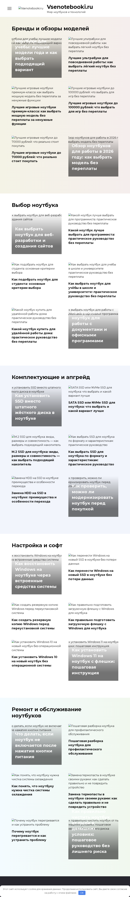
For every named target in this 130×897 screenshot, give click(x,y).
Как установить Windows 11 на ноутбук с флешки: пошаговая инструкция (93, 661)
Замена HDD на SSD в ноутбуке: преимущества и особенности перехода (34, 497)
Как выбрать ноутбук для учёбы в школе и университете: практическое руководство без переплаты (92, 290)
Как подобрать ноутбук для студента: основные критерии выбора (35, 284)
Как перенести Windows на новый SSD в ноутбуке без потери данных (90, 575)
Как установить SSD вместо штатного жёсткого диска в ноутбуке (35, 407)
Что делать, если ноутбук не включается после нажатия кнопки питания (36, 745)
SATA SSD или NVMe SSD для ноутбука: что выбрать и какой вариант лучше (91, 407)
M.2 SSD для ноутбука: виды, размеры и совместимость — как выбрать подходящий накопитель (36, 458)
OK (82, 892)
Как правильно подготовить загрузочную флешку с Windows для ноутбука (91, 624)
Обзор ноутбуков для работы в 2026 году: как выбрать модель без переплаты (92, 157)
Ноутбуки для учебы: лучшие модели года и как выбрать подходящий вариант (36, 55)
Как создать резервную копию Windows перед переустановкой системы (33, 624)
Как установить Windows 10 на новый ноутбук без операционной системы (34, 661)
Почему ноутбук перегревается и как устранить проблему (29, 835)
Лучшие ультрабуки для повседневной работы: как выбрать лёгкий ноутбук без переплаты (92, 64)
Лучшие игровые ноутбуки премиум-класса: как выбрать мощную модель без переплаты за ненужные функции (36, 115)
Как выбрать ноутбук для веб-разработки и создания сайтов (34, 238)
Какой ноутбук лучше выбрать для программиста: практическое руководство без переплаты (91, 236)
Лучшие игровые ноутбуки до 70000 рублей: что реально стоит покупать (36, 157)
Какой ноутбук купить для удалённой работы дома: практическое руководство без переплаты (34, 335)
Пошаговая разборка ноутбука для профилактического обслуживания (85, 747)
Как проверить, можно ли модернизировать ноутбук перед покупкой (92, 497)
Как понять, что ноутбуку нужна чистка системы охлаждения (33, 790)
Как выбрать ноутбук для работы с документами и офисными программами (89, 326)
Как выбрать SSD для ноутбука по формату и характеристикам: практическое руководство (91, 458)
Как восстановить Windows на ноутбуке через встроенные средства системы (36, 575)
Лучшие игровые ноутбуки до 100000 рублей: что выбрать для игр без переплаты (93, 107)
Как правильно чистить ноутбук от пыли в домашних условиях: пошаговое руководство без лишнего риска (91, 831)
